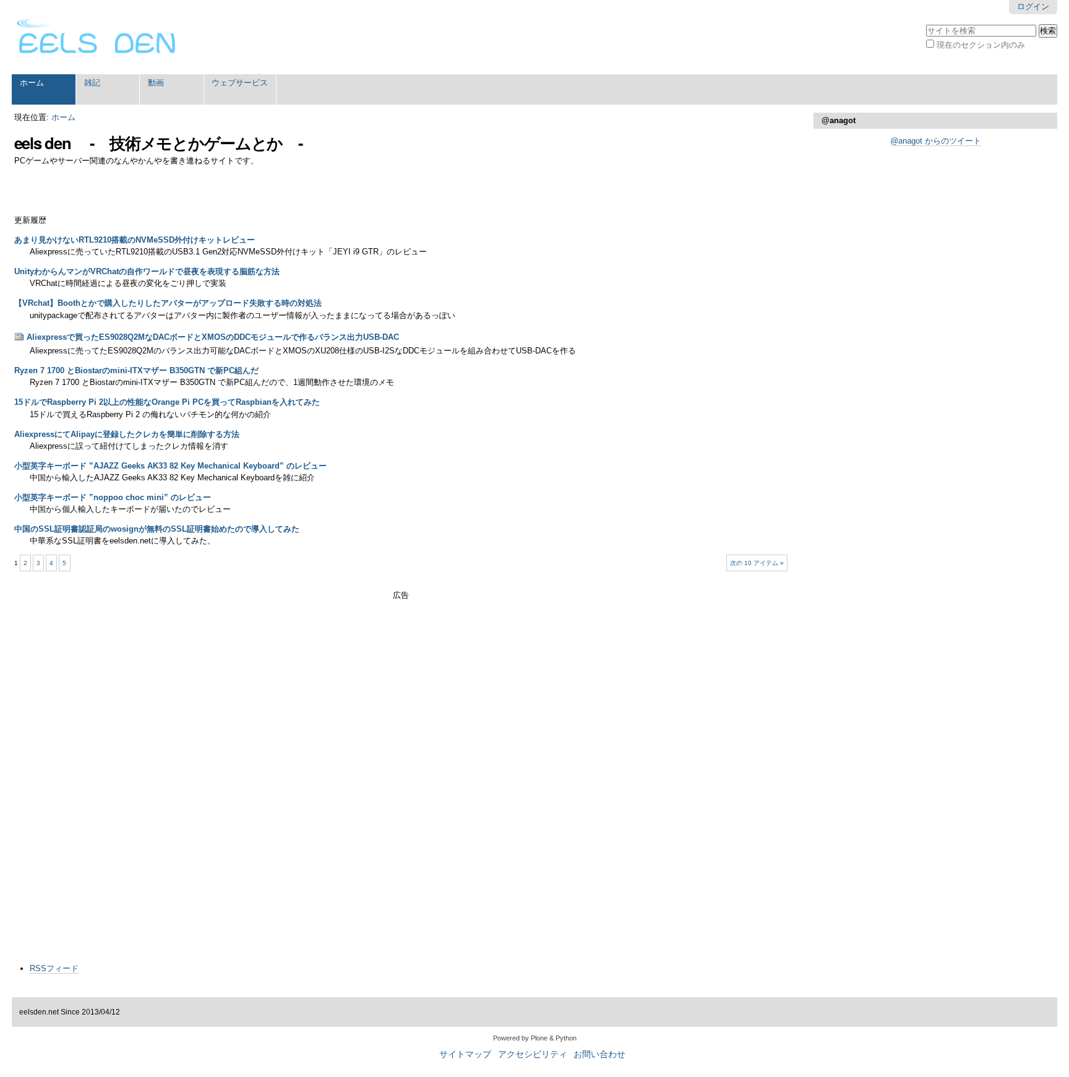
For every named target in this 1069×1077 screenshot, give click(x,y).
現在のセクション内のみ (981, 45)
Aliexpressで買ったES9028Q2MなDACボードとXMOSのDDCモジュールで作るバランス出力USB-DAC (213, 337)
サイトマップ (465, 1054)
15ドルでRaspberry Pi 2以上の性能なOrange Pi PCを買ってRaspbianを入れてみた (167, 402)
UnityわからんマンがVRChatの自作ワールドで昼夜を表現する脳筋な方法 (147, 271)
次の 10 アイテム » (757, 563)
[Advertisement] (401, 619)
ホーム (32, 82)
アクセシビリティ (532, 1054)
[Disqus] (401, 796)
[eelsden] (96, 37)
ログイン (1033, 6)
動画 (156, 82)
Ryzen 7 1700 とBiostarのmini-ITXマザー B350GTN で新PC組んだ (136, 370)
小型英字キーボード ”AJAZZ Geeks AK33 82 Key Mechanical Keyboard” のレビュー (170, 465)
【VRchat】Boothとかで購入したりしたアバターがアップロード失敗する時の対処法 (168, 303)
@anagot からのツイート (935, 140)
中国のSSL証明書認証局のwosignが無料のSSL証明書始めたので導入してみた (156, 529)
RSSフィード (54, 968)
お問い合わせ (599, 1054)
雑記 (92, 82)
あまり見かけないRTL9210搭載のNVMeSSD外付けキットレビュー (134, 239)
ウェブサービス (240, 82)
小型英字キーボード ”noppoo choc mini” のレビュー (112, 497)
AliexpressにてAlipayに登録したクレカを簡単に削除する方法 (126, 434)
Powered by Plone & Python (535, 1038)
